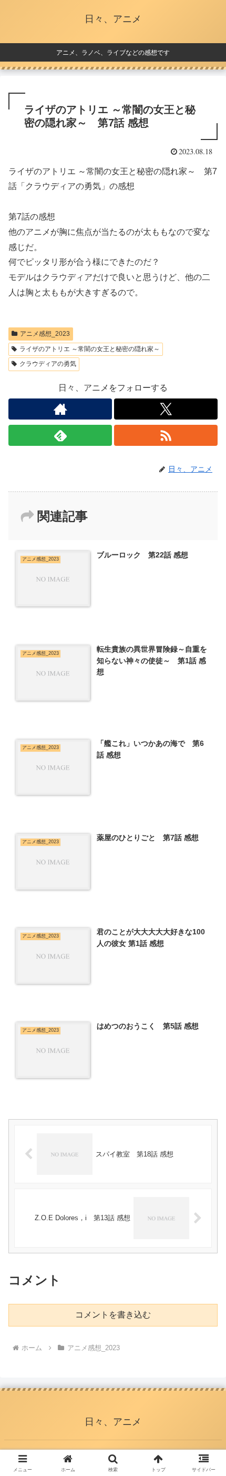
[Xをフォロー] (166, 409)
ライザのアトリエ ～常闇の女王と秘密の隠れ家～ (89, 349)
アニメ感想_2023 (45, 333)
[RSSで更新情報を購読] (166, 435)
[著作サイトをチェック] (60, 409)
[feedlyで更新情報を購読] (60, 435)
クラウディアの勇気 (47, 363)
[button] (204, 1320)
